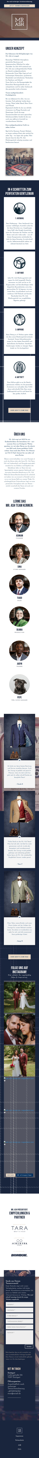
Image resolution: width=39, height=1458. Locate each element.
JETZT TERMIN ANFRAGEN (19, 6)
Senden (29, 1346)
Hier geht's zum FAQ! (19, 410)
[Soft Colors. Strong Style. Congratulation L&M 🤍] (19, 1092)
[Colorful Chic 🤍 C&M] (19, 997)
